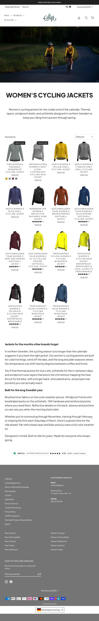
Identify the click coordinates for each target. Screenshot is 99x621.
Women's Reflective (59, 541)
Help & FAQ (9, 499)
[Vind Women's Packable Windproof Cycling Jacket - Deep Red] (13, 178)
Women (17, 15)
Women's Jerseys (58, 533)
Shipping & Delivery (12, 7)
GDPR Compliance (12, 516)
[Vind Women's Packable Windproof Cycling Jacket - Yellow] (6, 178)
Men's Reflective (11, 549)
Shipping (8, 479)
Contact (8, 495)
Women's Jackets (58, 545)
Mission (9, 20)
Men (7, 15)
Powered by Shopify (50, 604)
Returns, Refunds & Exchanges (17, 487)
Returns (25, 7)
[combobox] (50, 609)
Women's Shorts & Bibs (60, 537)
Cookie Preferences (13, 508)
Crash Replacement (13, 483)
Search (8, 524)
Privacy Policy (10, 512)
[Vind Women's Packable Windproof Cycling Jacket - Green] (16, 178)
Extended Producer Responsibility (18, 520)
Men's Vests (9, 545)
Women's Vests (57, 549)
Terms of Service (11, 503)
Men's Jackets (10, 541)
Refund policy (10, 491)
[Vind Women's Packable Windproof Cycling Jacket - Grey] (10, 178)
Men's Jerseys (10, 533)
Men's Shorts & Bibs (12, 537)
